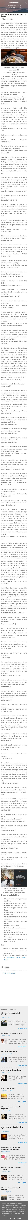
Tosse (24, 957)
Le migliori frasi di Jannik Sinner (11, 1033)
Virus (18, 957)
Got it (19, 1218)
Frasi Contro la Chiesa (8, 1088)
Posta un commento (9, 973)
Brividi (6, 960)
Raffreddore (10, 957)
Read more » (22, 1028)
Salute (7, 967)
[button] (26, 15)
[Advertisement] (14, 989)
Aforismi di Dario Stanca (9, 1051)
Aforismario (14, 2)
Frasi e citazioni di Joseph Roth (11, 1070)
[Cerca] (26, 3)
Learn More (11, 1218)
